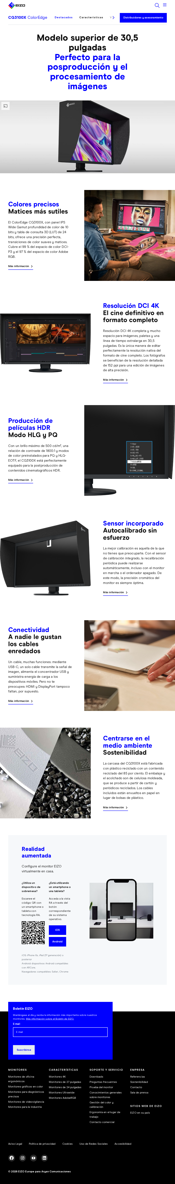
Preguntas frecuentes (103, 1082)
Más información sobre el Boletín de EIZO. (50, 1019)
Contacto (136, 1087)
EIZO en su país (140, 1113)
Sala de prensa (139, 1092)
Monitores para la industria (25, 1107)
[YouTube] (33, 1158)
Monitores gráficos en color (25, 1086)
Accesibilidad (123, 1144)
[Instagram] (22, 1158)
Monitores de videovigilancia (26, 1102)
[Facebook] (11, 1158)
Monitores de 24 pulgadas (65, 1087)
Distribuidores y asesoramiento (143, 17)
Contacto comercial (102, 1122)
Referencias (137, 1077)
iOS (57, 930)
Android (57, 941)
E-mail (16, 1024)
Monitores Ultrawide (62, 1092)
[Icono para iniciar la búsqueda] (157, 5)
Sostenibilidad (139, 1082)
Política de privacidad (42, 1144)
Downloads (96, 1077)
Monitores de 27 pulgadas (65, 1082)
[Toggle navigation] (165, 5)
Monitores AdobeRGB (62, 1098)
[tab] (65, 20)
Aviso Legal (15, 1144)
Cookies (67, 1144)
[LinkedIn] (44, 1158)
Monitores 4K (57, 1077)
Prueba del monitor (101, 1087)
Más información (18, 266)
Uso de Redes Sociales (93, 1144)
